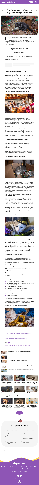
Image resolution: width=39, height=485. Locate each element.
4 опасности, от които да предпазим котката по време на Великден (21, 355)
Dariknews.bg (31, 466)
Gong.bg (10, 466)
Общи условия (22, 478)
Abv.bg (2, 466)
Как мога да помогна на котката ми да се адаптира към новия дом (19, 406)
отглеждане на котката (9, 345)
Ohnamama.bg (14, 466)
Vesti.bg (35, 466)
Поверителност (20, 471)
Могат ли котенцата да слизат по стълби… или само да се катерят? (19, 394)
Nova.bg (12, 468)
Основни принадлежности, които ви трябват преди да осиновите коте (32, 406)
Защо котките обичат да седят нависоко (32, 383)
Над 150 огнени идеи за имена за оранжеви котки (17, 360)
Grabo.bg (19, 466)
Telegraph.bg (26, 468)
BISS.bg (21, 468)
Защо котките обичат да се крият (19, 383)
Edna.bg (27, 466)
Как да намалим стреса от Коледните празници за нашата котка (19, 336)
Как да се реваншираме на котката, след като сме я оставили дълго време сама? (7, 394)
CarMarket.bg (17, 468)
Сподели (6, 342)
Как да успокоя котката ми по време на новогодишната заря (18, 333)
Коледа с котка (27, 345)
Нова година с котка (8, 346)
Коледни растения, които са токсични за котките (16, 338)
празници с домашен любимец (19, 345)
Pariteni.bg (23, 466)
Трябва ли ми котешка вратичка (32, 393)
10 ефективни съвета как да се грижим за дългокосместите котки (21, 369)
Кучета (20, 1)
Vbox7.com (6, 466)
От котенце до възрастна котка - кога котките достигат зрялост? (21, 365)
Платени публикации (14, 471)
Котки (25, 1)
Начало (2, 5)
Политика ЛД (25, 471)
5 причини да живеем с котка (7, 383)
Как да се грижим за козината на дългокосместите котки (19, 351)
